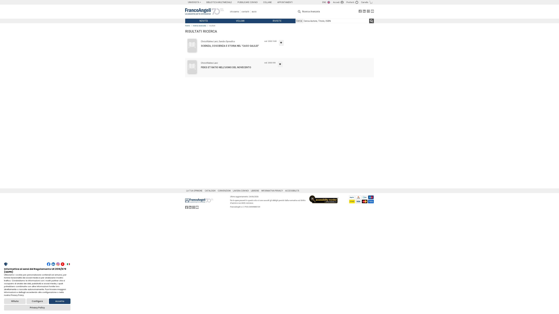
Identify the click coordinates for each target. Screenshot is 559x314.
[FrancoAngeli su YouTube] (372, 12)
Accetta (59, 301)
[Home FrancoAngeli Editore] (204, 11)
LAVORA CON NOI (241, 191)
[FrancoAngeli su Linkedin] (364, 12)
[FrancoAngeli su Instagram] (368, 12)
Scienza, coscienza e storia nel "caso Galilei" (230, 45)
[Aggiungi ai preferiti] (281, 43)
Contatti (245, 11)
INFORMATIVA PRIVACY (272, 191)
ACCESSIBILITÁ (292, 191)
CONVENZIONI (224, 191)
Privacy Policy (37, 307)
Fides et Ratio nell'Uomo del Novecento (226, 67)
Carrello (364, 2)
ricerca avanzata (199, 26)
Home (187, 26)
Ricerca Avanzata (311, 11)
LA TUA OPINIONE (194, 191)
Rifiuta (14, 301)
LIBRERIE (255, 191)
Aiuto (254, 11)
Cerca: (299, 20)
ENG (324, 2)
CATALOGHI (210, 191)
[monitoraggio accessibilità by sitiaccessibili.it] (323, 197)
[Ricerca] (371, 21)
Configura (37, 301)
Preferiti (350, 2)
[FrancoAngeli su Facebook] (360, 12)
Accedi (336, 2)
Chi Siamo (234, 11)
